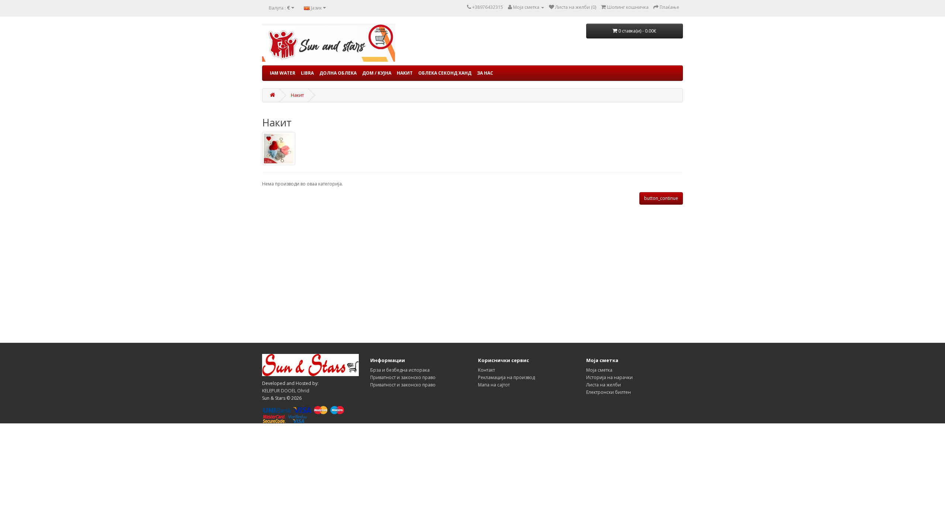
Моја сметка (599, 370)
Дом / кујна (376, 73)
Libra (307, 73)
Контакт (486, 370)
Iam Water (282, 73)
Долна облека (338, 73)
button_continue (661, 198)
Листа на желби (603, 385)
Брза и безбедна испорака (400, 370)
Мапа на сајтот (494, 385)
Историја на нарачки (609, 377)
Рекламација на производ (506, 377)
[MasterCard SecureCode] (274, 418)
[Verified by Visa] (298, 418)
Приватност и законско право (403, 377)
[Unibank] (277, 409)
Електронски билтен (608, 392)
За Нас (485, 73)
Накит (405, 73)
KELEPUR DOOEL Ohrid (285, 391)
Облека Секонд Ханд (444, 73)
